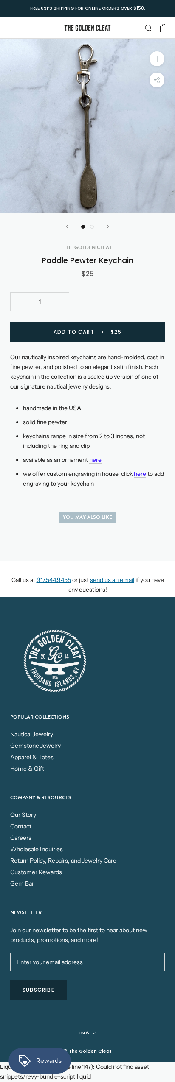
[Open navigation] (12, 28)
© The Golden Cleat (87, 1051)
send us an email (112, 580)
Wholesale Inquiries (36, 849)
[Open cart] (163, 28)
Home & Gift (27, 768)
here (95, 460)
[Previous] (67, 227)
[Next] (108, 227)
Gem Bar (22, 883)
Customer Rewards (36, 872)
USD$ (84, 1033)
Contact (20, 826)
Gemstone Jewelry (35, 745)
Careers (20, 838)
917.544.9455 (54, 580)
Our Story (23, 815)
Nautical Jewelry (31, 734)
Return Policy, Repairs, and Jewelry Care (63, 860)
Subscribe (38, 989)
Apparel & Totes (32, 757)
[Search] (148, 27)
